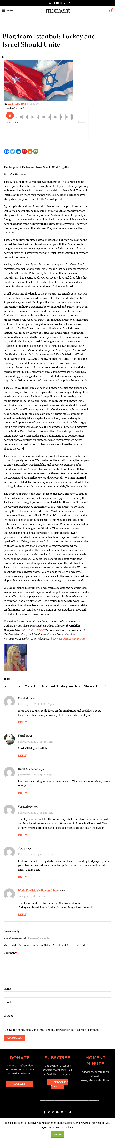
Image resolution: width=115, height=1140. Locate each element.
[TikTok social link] (69, 3)
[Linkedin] (18, 151)
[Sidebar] (3, 346)
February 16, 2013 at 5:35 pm (35, 741)
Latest (5, 57)
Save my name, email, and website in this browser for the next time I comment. (53, 1029)
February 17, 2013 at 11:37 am (35, 854)
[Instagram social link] (53, 3)
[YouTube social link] (57, 3)
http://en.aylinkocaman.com (68, 638)
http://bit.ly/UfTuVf (33, 629)
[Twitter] (12, 151)
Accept (57, 1134)
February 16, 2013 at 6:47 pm (35, 775)
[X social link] (50, 3)
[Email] (35, 151)
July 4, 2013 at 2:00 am (32, 896)
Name (8, 988)
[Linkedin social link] (65, 3)
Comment (11, 952)
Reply (22, 722)
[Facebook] (6, 151)
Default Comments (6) (15, 937)
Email (8, 1002)
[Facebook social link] (46, 3)
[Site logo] (57, 10)
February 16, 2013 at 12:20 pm (36, 704)
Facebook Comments (38, 937)
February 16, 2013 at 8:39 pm (35, 812)
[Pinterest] (24, 151)
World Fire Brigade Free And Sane (38, 890)
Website (8, 1015)
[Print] (30, 151)
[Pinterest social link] (61, 3)
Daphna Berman (17, 104)
